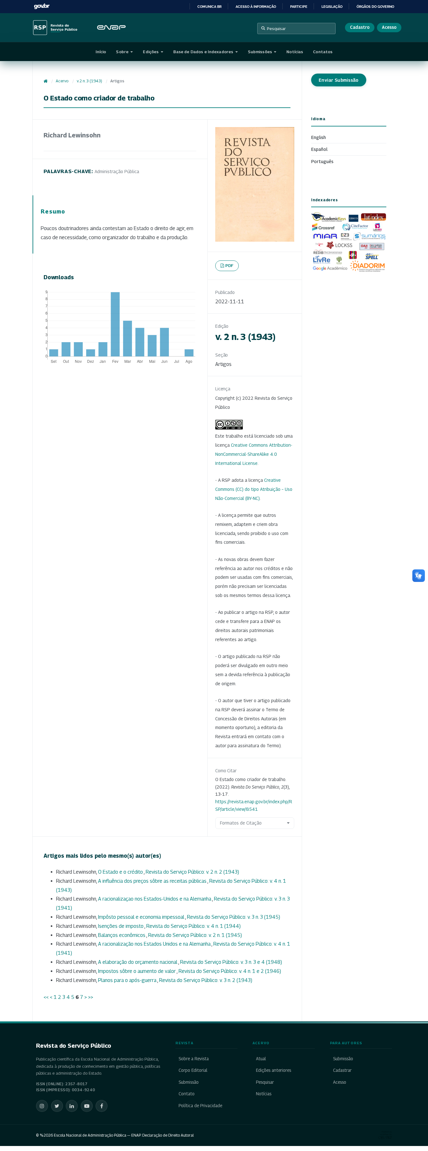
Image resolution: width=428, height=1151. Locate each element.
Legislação (331, 6)
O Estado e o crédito (121, 872)
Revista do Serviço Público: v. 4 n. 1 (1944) (193, 926)
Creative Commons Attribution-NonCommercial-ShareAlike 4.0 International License (253, 454)
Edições (151, 51)
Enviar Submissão (339, 80)
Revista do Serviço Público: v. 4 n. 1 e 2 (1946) (230, 971)
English (318, 137)
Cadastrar (342, 1070)
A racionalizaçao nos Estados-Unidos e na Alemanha (155, 899)
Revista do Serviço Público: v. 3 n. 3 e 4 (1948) (231, 962)
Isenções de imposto (121, 926)
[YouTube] (87, 1106)
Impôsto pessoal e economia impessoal (141, 917)
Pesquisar (276, 28)
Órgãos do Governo (375, 6)
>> (90, 997)
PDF (229, 265)
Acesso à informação (256, 6)
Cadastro (359, 27)
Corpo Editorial (193, 1070)
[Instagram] (42, 1106)
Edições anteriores (273, 1070)
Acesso (389, 27)
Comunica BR (209, 6)
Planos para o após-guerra (127, 980)
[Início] (46, 81)
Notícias (294, 51)
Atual (261, 1058)
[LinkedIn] (72, 1106)
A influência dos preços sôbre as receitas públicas (152, 881)
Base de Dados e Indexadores (203, 51)
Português (322, 161)
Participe (298, 6)
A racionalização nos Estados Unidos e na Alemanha (154, 944)
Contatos (322, 51)
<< (46, 997)
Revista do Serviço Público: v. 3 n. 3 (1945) (233, 917)
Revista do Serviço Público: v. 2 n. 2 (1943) (192, 872)
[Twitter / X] (57, 1106)
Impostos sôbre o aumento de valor (137, 971)
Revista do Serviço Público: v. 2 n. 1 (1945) (195, 935)
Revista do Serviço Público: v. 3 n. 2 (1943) (205, 980)
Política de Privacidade (200, 1105)
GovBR (42, 6)
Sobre (122, 51)
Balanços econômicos (122, 935)
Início (101, 51)
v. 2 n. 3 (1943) (89, 81)
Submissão (189, 1082)
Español (319, 149)
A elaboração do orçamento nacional (138, 962)
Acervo (62, 81)
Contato (187, 1093)
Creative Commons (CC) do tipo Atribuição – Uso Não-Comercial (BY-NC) (253, 489)
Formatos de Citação (241, 822)
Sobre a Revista (194, 1058)
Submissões (260, 51)
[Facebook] (101, 1106)
